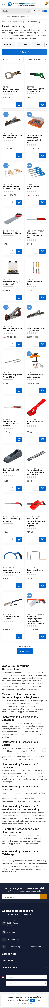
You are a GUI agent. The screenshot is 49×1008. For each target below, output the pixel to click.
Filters (23, 52)
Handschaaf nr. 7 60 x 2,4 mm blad (36, 329)
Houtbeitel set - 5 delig (35, 187)
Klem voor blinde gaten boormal (11, 90)
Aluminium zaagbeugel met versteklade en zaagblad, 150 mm (35, 619)
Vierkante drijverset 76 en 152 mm (12, 376)
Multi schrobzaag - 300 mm (12, 520)
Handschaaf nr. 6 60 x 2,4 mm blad (12, 136)
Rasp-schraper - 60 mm (36, 422)
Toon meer (24, 651)
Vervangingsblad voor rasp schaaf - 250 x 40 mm (35, 472)
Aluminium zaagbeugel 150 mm (12, 571)
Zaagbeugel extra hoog (35, 571)
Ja (32, 1000)
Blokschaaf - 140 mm (11, 471)
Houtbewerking (34, 22)
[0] (45, 4)
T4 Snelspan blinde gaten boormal (36, 376)
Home (4, 22)
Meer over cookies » (25, 1003)
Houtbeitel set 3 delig (34, 283)
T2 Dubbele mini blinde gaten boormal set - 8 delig (34, 138)
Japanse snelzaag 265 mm (11, 617)
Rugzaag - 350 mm (12, 233)
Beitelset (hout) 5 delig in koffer (11, 283)
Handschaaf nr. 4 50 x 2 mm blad (12, 329)
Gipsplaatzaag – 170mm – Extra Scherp (11, 423)
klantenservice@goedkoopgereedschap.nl (24, 946)
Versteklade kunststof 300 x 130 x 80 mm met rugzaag (36, 522)
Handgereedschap (17, 22)
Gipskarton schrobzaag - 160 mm (35, 235)
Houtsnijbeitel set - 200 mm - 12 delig (12, 187)
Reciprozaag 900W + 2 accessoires (35, 90)
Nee (38, 1000)
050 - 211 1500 (13, 932)
